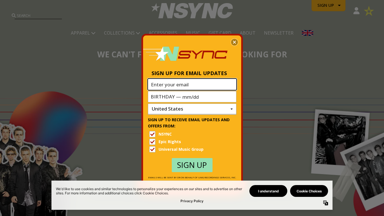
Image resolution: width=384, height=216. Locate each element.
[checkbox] (192, 134)
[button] (234, 42)
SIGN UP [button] (192, 165)
